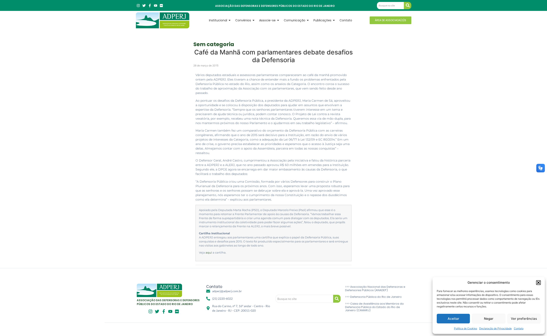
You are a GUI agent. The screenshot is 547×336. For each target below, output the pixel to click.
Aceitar (453, 319)
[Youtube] (155, 5)
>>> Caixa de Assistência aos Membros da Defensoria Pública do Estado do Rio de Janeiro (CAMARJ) (374, 307)
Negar (488, 319)
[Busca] (407, 5)
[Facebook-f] (149, 5)
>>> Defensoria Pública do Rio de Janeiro (373, 297)
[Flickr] (161, 5)
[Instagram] (138, 5)
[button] (538, 282)
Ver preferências (524, 319)
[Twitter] (144, 5)
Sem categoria (213, 44)
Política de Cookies (465, 328)
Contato (518, 328)
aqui (209, 252)
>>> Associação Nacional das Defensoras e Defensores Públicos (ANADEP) (375, 288)
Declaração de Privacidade (495, 328)
